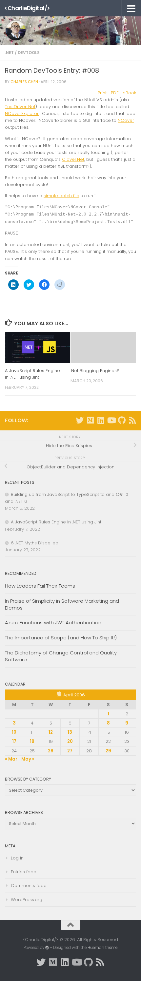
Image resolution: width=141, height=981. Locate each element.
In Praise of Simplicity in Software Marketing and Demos (62, 604)
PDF (114, 93)
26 (50, 751)
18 (32, 741)
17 (14, 741)
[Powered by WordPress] (47, 948)
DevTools (29, 52)
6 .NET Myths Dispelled (34, 543)
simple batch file (61, 196)
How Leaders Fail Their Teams (40, 585)
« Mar (11, 759)
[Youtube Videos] (111, 420)
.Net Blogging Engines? (94, 371)
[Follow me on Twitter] (80, 420)
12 (51, 732)
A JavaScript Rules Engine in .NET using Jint (32, 374)
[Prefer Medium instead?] (90, 420)
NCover (126, 120)
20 (70, 741)
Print (102, 93)
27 (69, 751)
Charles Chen (24, 82)
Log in (17, 858)
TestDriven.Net (20, 107)
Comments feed (29, 885)
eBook (129, 93)
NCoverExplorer (22, 113)
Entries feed (23, 872)
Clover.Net (73, 159)
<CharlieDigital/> (27, 8)
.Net (9, 52)
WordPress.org (26, 899)
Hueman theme (102, 947)
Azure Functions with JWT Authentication (53, 622)
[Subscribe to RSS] (132, 420)
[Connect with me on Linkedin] (101, 420)
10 (14, 732)
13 (70, 732)
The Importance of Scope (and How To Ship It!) (61, 637)
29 (108, 751)
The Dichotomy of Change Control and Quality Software (61, 656)
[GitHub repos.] (122, 420)
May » (27, 759)
